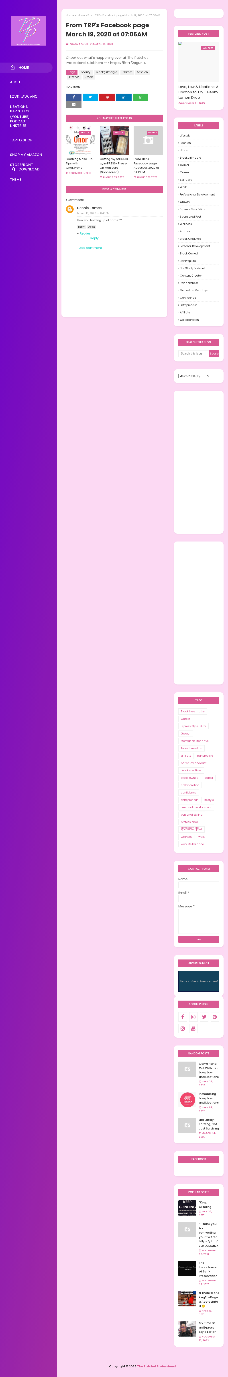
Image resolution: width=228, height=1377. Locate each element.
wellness (186, 224)
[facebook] (182, 1017)
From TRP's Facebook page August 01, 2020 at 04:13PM (146, 165)
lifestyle (74, 77)
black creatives (190, 239)
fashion (142, 72)
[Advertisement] (198, 462)
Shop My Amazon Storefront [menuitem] (26, 156)
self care (186, 180)
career (184, 172)
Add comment (90, 248)
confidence (188, 298)
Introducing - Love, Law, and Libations (209, 1098)
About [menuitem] (16, 82)
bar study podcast (192, 268)
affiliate (185, 312)
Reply (81, 227)
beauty (85, 72)
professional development (197, 194)
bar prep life (188, 261)
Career (127, 72)
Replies (85, 233)
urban (81, 15)
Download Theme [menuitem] (24, 170)
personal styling (192, 815)
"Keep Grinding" (205, 1204)
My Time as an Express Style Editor (207, 1327)
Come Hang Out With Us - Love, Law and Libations (209, 1070)
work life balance (192, 844)
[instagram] (193, 1017)
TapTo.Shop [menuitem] (21, 140)
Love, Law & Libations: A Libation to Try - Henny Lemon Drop (198, 92)
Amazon (185, 231)
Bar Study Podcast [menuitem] (19, 112)
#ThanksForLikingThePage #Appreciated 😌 (209, 1299)
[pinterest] (215, 1017)
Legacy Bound (78, 44)
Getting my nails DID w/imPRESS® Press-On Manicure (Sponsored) (114, 165)
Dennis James (89, 208)
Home (70, 15)
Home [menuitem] (24, 67)
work (183, 187)
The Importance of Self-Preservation (208, 1269)
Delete (91, 227)
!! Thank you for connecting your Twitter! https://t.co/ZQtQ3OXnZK (208, 1235)
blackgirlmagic (106, 72)
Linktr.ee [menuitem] (18, 125)
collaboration (189, 320)
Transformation (191, 748)
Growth (185, 202)
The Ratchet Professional (156, 1366)
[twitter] (204, 1017)
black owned (189, 253)
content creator (191, 275)
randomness (189, 283)
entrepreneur (188, 305)
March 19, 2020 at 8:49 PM (93, 213)
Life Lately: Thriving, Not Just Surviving (209, 1124)
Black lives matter (193, 711)
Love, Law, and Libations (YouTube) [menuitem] (23, 98)
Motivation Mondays (194, 290)
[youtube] (193, 1028)
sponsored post (190, 216)
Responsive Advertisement (199, 981)
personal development (195, 246)
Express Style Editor (192, 209)
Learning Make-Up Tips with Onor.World (79, 163)
